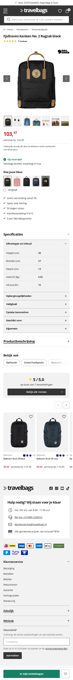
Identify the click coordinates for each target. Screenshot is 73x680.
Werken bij (9, 601)
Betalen (7, 579)
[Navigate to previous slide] (58, 404)
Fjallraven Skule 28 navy (47, 458)
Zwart (60, 455)
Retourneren (10, 584)
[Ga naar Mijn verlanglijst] (60, 11)
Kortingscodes (11, 595)
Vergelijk (12, 189)
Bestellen (8, 573)
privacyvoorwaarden (56, 648)
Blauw (27, 455)
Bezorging (8, 568)
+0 (45, 181)
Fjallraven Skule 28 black (14, 458)
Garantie (8, 590)
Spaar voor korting (38, 2)
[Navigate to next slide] (66, 404)
